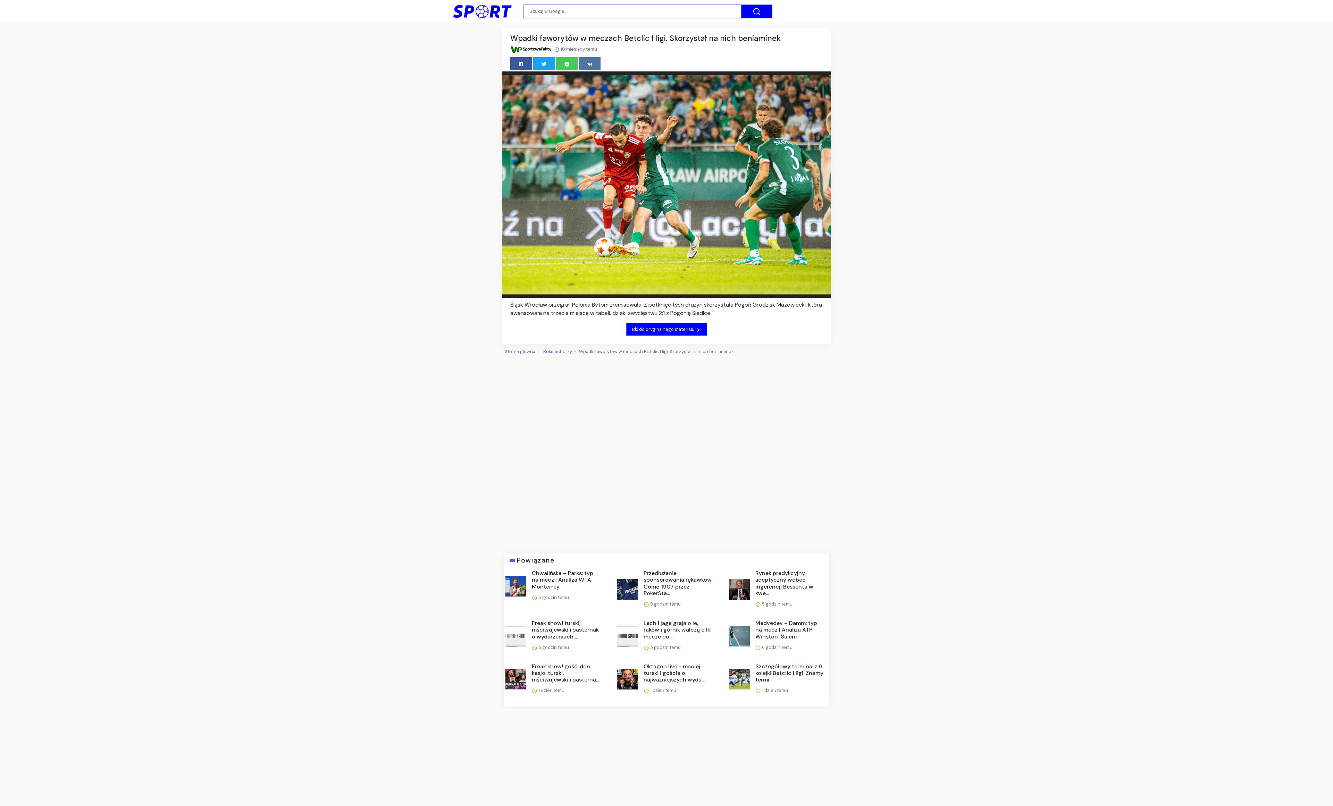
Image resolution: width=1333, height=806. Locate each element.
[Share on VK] (590, 63)
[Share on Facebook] (521, 63)
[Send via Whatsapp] (567, 63)
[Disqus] (666, 451)
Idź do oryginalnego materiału (664, 329)
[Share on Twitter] (544, 63)
